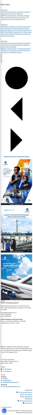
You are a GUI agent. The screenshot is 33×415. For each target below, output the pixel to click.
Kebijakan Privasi (6, 407)
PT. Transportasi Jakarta (25, 392)
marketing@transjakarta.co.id (11, 386)
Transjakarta (28, 403)
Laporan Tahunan (16, 156)
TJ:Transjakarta (7, 369)
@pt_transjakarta (27, 394)
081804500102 (7, 380)
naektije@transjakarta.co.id (11, 382)
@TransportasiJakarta (26, 401)
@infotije (29, 399)
